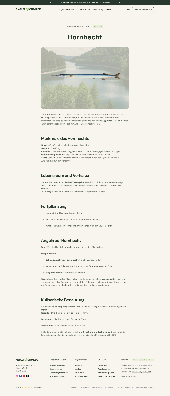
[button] (50, 2)
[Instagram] (17, 376)
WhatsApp (136, 372)
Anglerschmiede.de (75, 26)
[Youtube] (24, 376)
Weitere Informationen (101, 2)
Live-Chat (146, 372)
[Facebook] (20, 376)
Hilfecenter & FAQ (128, 376)
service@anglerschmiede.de (139, 365)
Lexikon (88, 26)
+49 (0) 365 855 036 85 (138, 368)
